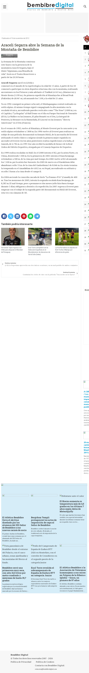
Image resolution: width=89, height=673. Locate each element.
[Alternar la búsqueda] (84, 6)
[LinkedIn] (17, 216)
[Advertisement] (44, 622)
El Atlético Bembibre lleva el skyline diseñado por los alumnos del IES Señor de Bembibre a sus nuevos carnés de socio (14, 524)
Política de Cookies (45, 661)
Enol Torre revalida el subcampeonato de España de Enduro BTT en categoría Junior (43, 571)
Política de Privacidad (21, 661)
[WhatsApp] (30, 216)
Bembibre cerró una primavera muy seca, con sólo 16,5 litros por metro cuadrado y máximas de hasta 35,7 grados (14, 574)
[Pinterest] (24, 216)
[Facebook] (4, 216)
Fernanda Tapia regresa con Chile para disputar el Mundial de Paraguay (12, 250)
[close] (4, 6)
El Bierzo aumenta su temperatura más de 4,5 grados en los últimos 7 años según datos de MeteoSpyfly (72, 506)
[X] (11, 216)
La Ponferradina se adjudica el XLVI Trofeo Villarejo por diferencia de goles (66, 250)
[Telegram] (37, 216)
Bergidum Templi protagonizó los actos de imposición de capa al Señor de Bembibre (44, 521)
